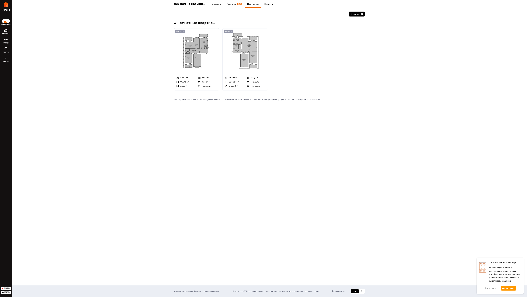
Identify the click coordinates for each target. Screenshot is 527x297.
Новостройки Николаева (185, 100)
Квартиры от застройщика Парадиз (268, 100)
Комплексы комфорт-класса (236, 100)
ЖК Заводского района (210, 100)
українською (339, 291)
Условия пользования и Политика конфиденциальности (196, 291)
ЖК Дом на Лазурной (297, 100)
